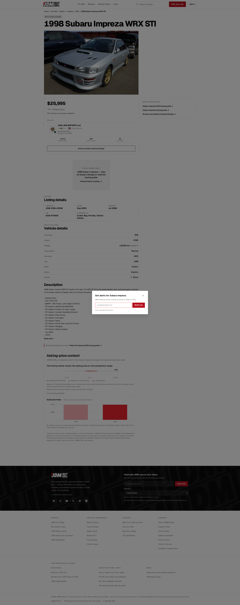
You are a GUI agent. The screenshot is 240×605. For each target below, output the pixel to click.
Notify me (138, 305)
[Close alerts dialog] (143, 295)
